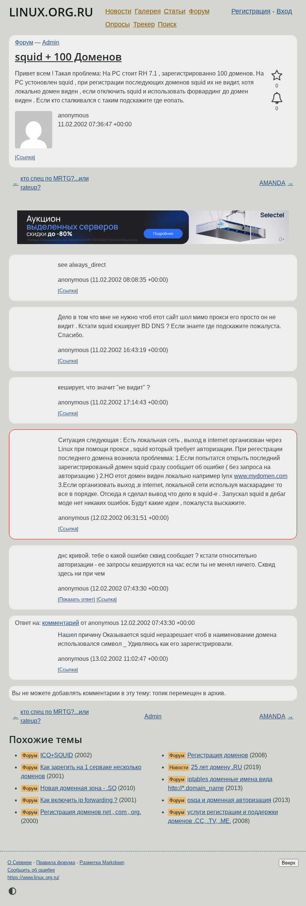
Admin (50, 42)
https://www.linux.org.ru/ (33, 877)
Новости (118, 11)
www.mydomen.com (260, 476)
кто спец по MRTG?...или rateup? (55, 183)
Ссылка (25, 157)
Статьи (174, 11)
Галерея (148, 11)
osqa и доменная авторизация (229, 800)
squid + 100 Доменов (68, 56)
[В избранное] (276, 75)
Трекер (144, 24)
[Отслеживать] (276, 98)
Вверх (289, 863)
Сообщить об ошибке (31, 870)
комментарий (60, 623)
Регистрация (251, 11)
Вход (284, 11)
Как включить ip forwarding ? (79, 800)
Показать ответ (76, 600)
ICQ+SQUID (56, 755)
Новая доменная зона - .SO (78, 788)
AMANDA (272, 183)
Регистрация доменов (217, 755)
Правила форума (55, 862)
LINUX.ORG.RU (51, 12)
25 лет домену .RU (216, 767)
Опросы (117, 24)
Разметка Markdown (101, 862)
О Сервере (19, 862)
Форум (199, 11)
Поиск (167, 24)
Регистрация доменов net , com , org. (90, 812)
